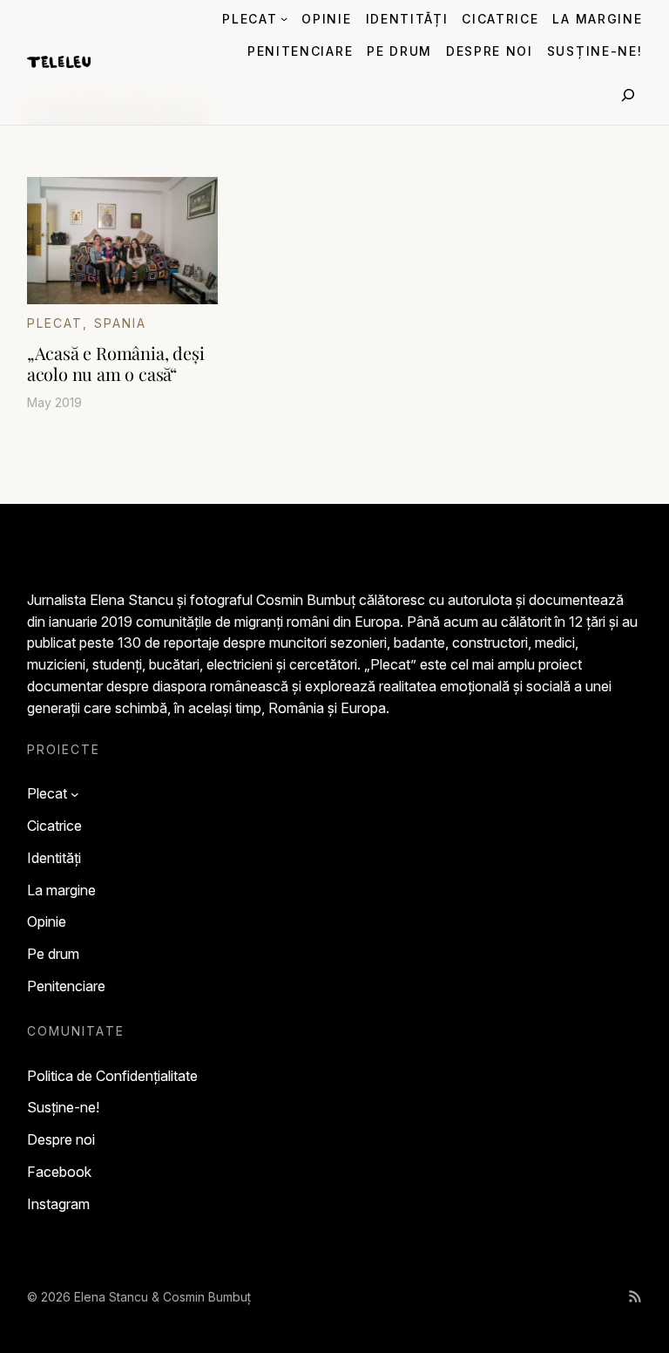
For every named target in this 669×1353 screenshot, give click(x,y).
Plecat (55, 323)
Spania (120, 323)
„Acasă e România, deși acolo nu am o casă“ (116, 363)
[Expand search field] (628, 95)
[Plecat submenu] (283, 18)
